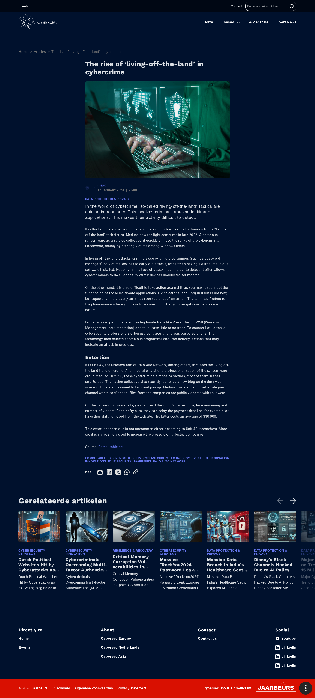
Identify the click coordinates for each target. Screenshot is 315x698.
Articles (40, 52)
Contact (236, 6)
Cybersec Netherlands (120, 647)
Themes (229, 22)
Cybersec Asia (113, 656)
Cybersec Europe (116, 638)
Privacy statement (131, 688)
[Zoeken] (292, 6)
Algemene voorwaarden (94, 688)
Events (23, 6)
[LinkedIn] (110, 472)
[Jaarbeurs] (276, 688)
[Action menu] (305, 688)
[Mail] (101, 472)
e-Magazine (258, 22)
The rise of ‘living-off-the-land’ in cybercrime (87, 52)
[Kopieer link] (136, 472)
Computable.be (110, 447)
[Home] (38, 22)
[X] (119, 472)
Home (208, 22)
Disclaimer (61, 688)
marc (102, 185)
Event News (286, 22)
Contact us (207, 638)
